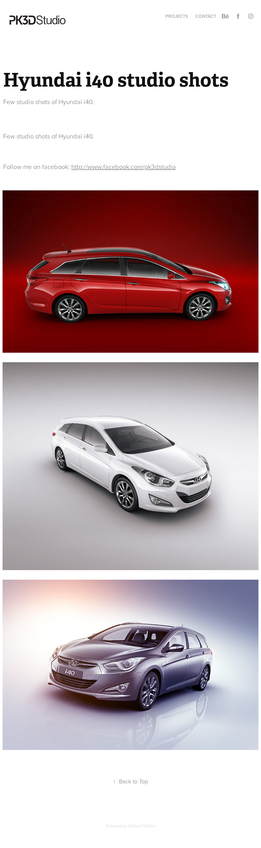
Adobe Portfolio (141, 826)
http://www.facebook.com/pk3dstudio (123, 166)
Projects (177, 16)
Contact (205, 16)
